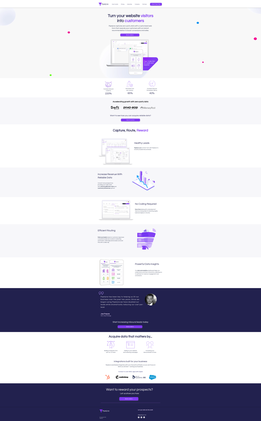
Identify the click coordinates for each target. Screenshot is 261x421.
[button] (129, 4)
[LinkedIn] (144, 417)
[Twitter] (141, 417)
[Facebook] (138, 417)
